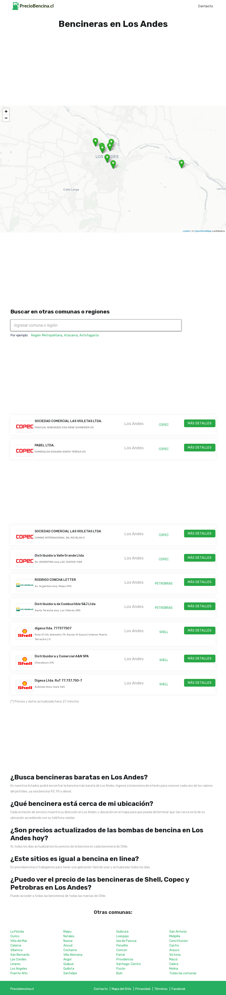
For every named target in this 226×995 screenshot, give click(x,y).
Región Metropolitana (46, 335)
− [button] (6, 118)
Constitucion (178, 941)
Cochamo (70, 950)
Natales (68, 936)
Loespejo (122, 936)
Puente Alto (19, 973)
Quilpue (68, 964)
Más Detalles (200, 423)
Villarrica (16, 950)
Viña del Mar (18, 941)
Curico (14, 936)
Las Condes (18, 959)
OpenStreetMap (202, 231)
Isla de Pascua (126, 941)
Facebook (178, 989)
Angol (67, 959)
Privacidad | (144, 989)
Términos (161, 989)
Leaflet (186, 231)
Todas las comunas (182, 973)
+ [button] (6, 111)
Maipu (67, 932)
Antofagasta (89, 335)
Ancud (67, 945)
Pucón (120, 969)
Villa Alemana (72, 955)
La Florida (17, 932)
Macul (173, 959)
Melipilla (174, 936)
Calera (173, 964)
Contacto (205, 6)
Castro (174, 945)
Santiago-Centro (128, 964)
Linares (15, 964)
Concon (121, 950)
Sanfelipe (70, 973)
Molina (173, 969)
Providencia (124, 959)
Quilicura (122, 932)
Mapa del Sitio (121, 989)
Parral (120, 955)
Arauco (174, 950)
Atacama (71, 335)
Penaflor (122, 945)
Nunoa (67, 941)
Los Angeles (18, 969)
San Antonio (178, 932)
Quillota (68, 969)
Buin (119, 973)
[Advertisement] (113, 62)
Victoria (175, 955)
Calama (15, 945)
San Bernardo (20, 955)
